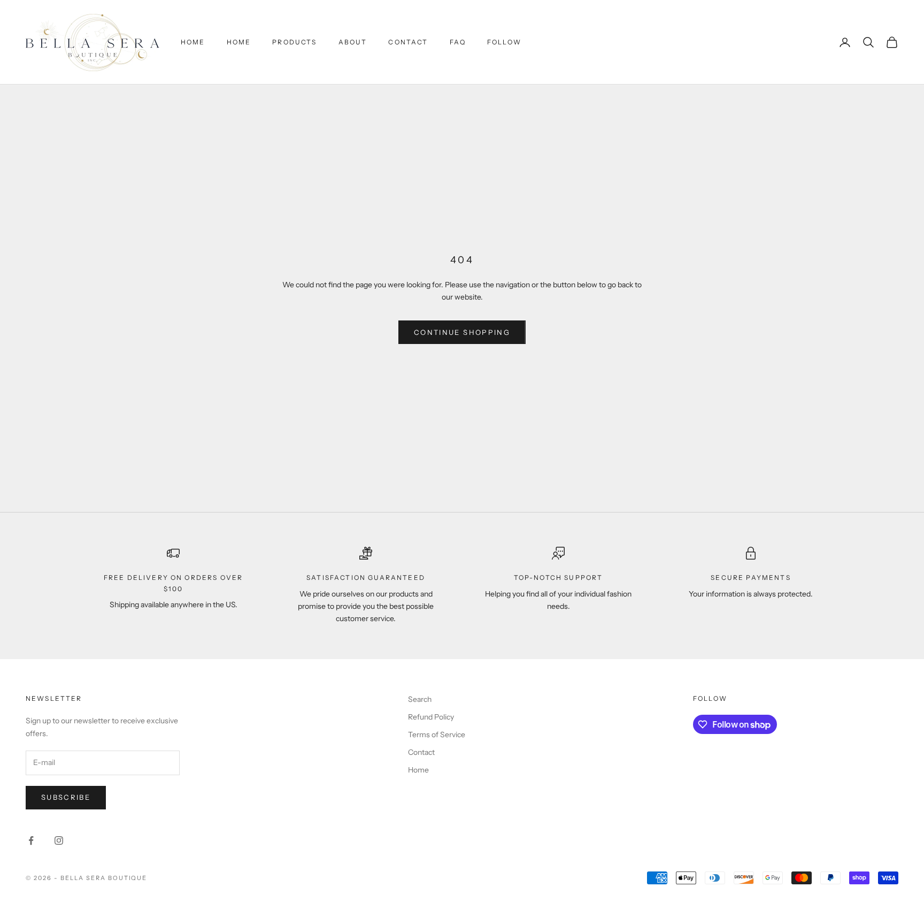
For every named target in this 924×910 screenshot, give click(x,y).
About (352, 42)
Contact (408, 42)
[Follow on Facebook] (31, 840)
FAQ (458, 42)
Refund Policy (431, 717)
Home (193, 42)
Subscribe (65, 797)
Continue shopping (462, 332)
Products (294, 42)
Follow (504, 42)
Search (420, 699)
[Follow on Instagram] (58, 840)
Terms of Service (436, 734)
